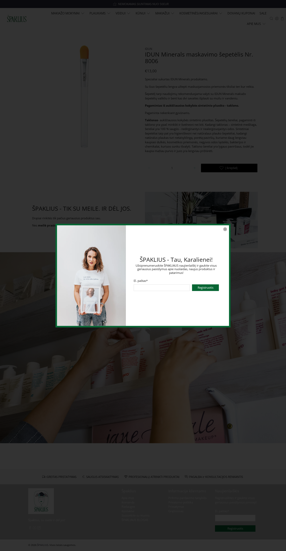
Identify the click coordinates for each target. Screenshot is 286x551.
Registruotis (205, 287)
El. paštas (141, 281)
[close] (225, 229)
